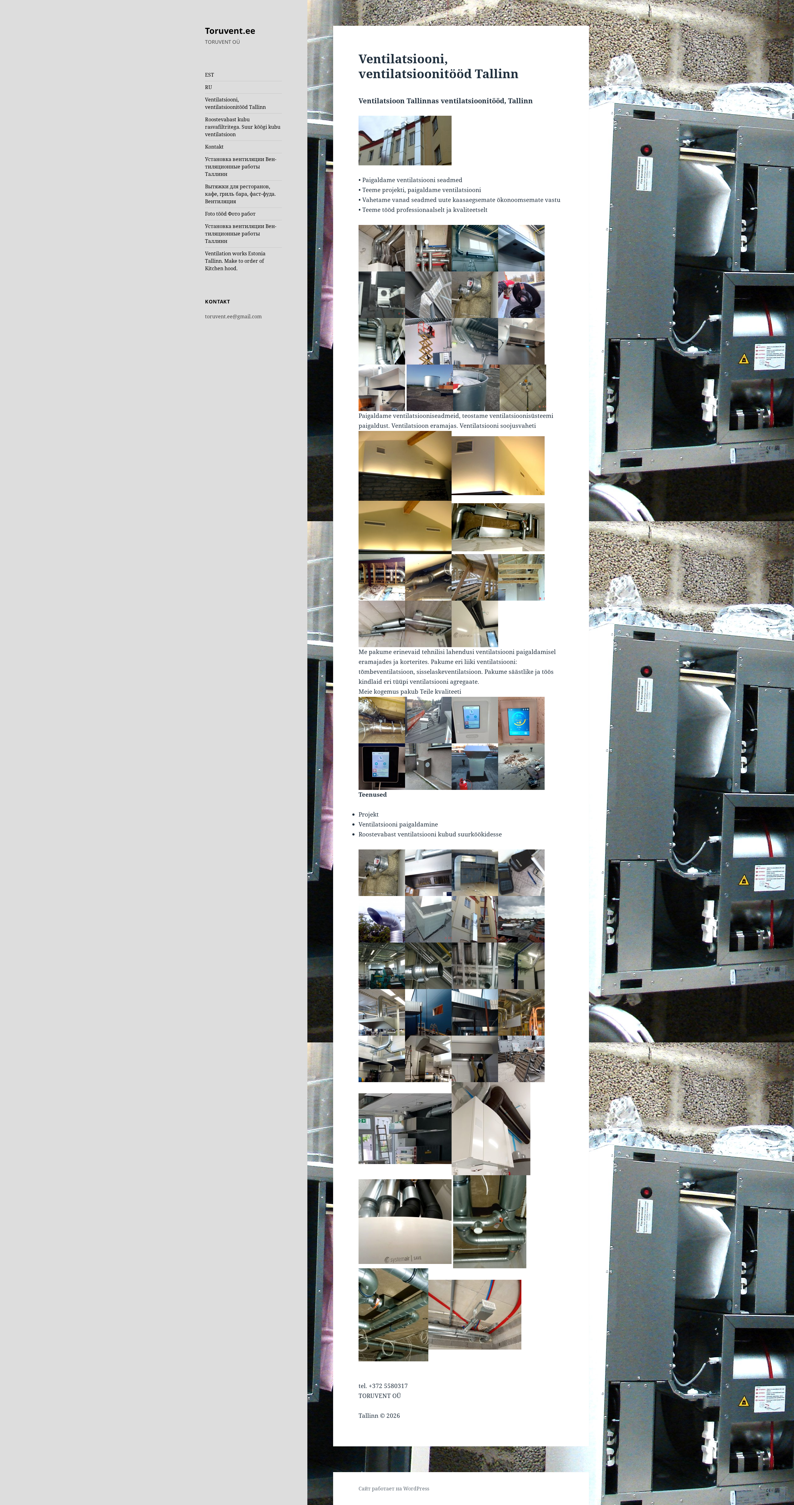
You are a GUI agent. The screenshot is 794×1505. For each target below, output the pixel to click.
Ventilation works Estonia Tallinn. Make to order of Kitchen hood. (235, 261)
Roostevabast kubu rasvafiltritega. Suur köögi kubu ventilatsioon (242, 127)
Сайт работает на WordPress (394, 1488)
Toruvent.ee (230, 30)
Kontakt (214, 146)
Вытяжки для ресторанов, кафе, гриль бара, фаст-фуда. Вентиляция (240, 194)
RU (208, 87)
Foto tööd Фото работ (230, 213)
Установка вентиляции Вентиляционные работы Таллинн (240, 166)
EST (209, 74)
